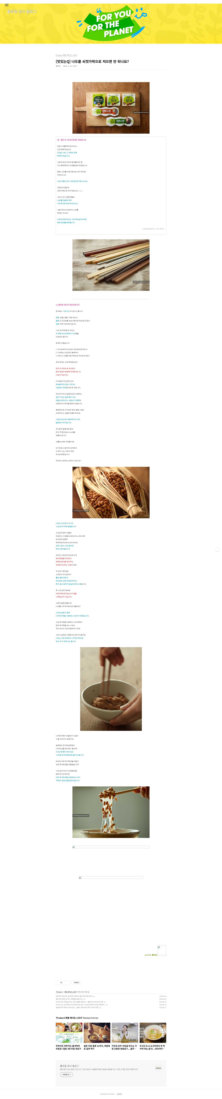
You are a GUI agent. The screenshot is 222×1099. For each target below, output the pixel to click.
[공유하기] (64, 983)
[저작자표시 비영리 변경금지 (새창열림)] (85, 983)
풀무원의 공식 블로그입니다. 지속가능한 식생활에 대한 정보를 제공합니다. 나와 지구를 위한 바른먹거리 (99, 1069)
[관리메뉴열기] (217, 549)
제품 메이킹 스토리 (70, 992)
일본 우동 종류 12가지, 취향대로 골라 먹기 (69, 999)
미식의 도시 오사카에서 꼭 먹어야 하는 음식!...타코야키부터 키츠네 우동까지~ (80, 1004)
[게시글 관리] (67, 983)
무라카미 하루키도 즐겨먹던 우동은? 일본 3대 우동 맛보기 (74, 996)
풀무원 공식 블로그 (69, 1065)
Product (59, 992)
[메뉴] (6, 5)
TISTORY (111, 1094)
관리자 (119, 1094)
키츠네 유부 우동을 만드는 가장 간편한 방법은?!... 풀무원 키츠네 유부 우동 (79, 1002)
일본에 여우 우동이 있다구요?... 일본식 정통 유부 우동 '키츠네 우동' (77, 1007)
